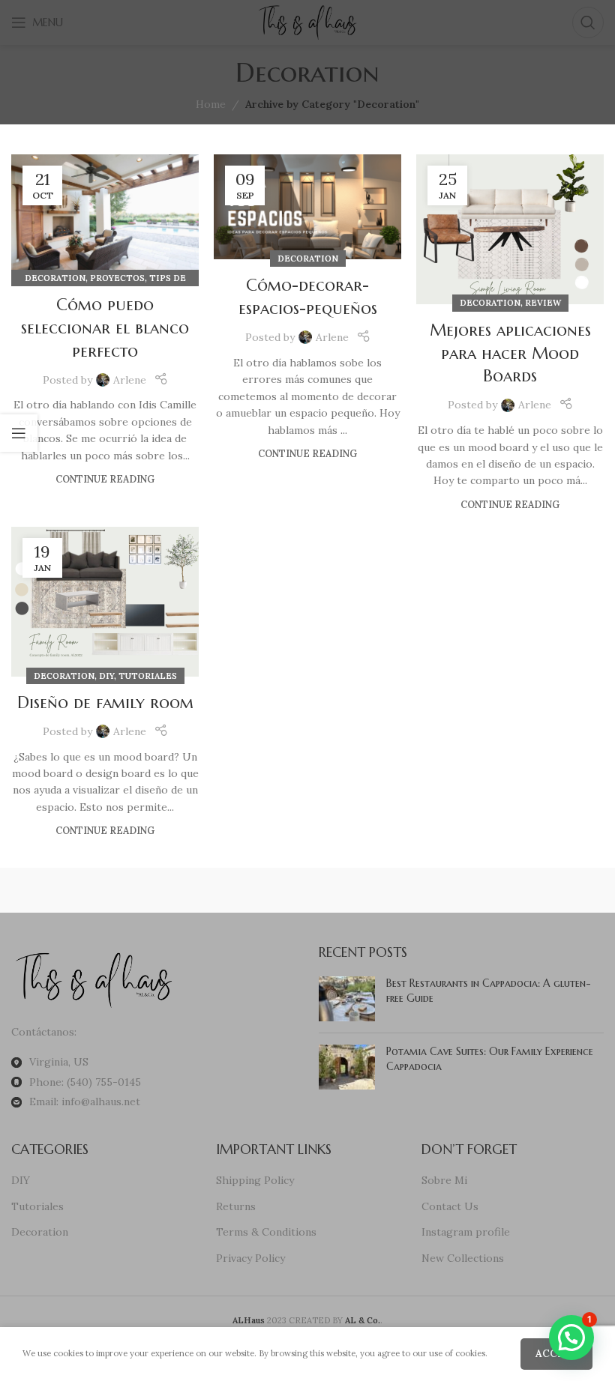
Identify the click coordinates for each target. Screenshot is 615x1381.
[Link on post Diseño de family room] (105, 602)
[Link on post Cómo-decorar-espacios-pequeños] (307, 207)
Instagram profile (466, 1232)
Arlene (129, 380)
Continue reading (105, 479)
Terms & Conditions (266, 1232)
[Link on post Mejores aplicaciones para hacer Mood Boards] (510, 229)
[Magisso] (234, 890)
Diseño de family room (105, 702)
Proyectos (117, 278)
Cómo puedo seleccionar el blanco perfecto (105, 327)
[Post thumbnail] (347, 998)
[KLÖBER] (529, 890)
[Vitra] (85, 890)
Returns (236, 1206)
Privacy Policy (250, 1258)
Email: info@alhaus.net (84, 1101)
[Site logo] (307, 21)
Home (211, 104)
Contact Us (450, 1206)
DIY (106, 676)
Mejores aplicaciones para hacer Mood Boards (510, 353)
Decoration (55, 278)
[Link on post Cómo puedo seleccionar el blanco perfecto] (105, 216)
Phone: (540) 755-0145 (85, 1082)
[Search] (588, 22)
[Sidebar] (19, 433)
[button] (571, 1337)
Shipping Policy (255, 1180)
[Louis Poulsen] (381, 890)
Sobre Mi (444, 1180)
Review (543, 302)
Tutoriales (147, 676)
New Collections (463, 1258)
